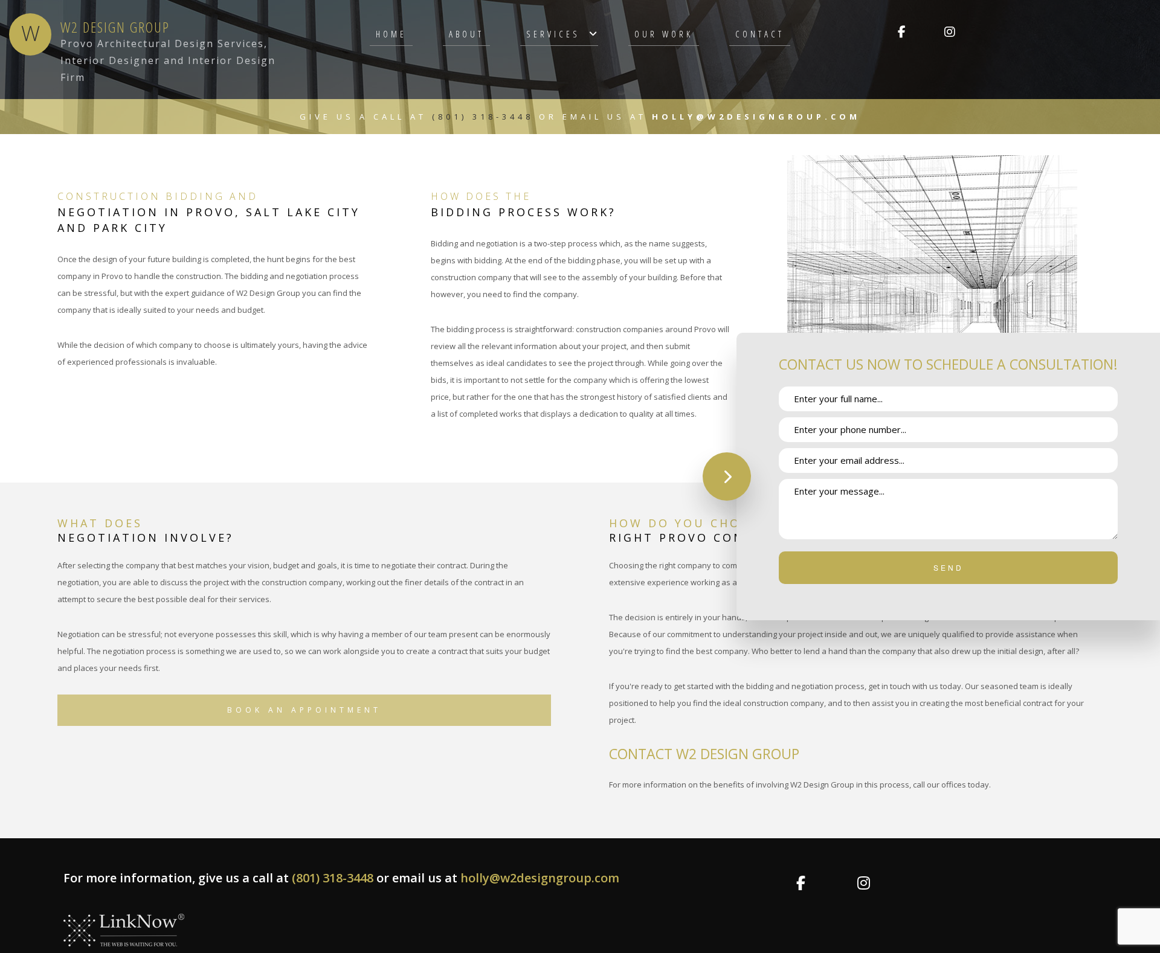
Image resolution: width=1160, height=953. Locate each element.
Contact (759, 34)
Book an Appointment (304, 710)
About (466, 34)
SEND (948, 567)
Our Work (663, 34)
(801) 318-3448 (485, 116)
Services (553, 34)
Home (391, 34)
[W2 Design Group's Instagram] (949, 32)
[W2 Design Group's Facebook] (901, 32)
